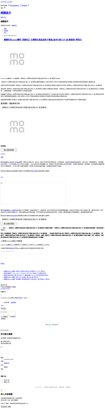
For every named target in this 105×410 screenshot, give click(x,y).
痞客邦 (17, 298)
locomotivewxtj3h (5, 288)
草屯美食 (34, 171)
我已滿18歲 (4, 406)
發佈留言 (3, 318)
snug (2, 177)
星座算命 (13, 302)
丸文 (10, 162)
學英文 (3, 263)
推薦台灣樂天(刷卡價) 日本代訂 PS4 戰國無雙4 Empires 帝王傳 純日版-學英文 (26, 275)
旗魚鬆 (72, 162)
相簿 (5, 28)
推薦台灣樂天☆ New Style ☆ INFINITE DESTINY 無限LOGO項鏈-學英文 (25, 273)
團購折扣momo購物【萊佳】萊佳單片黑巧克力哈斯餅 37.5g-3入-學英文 (24, 271)
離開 (9, 406)
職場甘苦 (14, 25)
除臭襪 (5, 210)
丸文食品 (16, 162)
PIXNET (40, 387)
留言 (20, 298)
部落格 (6, 30)
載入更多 (3, 308)
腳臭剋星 (15, 210)
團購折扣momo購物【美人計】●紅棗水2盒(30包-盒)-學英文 (21, 277)
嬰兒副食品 (10, 248)
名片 (5, 32)
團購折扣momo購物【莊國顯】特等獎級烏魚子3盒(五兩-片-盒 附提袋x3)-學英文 (27, 279)
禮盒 (59, 166)
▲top (2, 305)
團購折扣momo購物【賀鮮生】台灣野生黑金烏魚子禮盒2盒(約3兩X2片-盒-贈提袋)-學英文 (43, 40)
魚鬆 (2, 157)
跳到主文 (3, 17)
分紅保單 (14, 215)
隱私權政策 (61, 387)
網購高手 (6, 12)
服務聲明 (68, 387)
